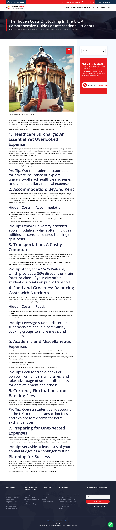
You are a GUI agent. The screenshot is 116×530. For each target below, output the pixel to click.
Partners (91, 7)
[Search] (104, 51)
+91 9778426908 (105, 2)
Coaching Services (11, 508)
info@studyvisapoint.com (72, 2)
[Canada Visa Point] (15, 7)
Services (73, 7)
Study (86, 7)
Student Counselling (30, 504)
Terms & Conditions (63, 521)
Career (61, 508)
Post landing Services (12, 497)
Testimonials (45, 495)
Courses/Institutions (47, 502)
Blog (97, 7)
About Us (80, 7)
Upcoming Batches (11, 506)
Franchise (44, 499)
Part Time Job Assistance (13, 495)
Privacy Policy (51, 521)
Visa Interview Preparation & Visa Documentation (11, 502)
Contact (102, 7)
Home (67, 7)
